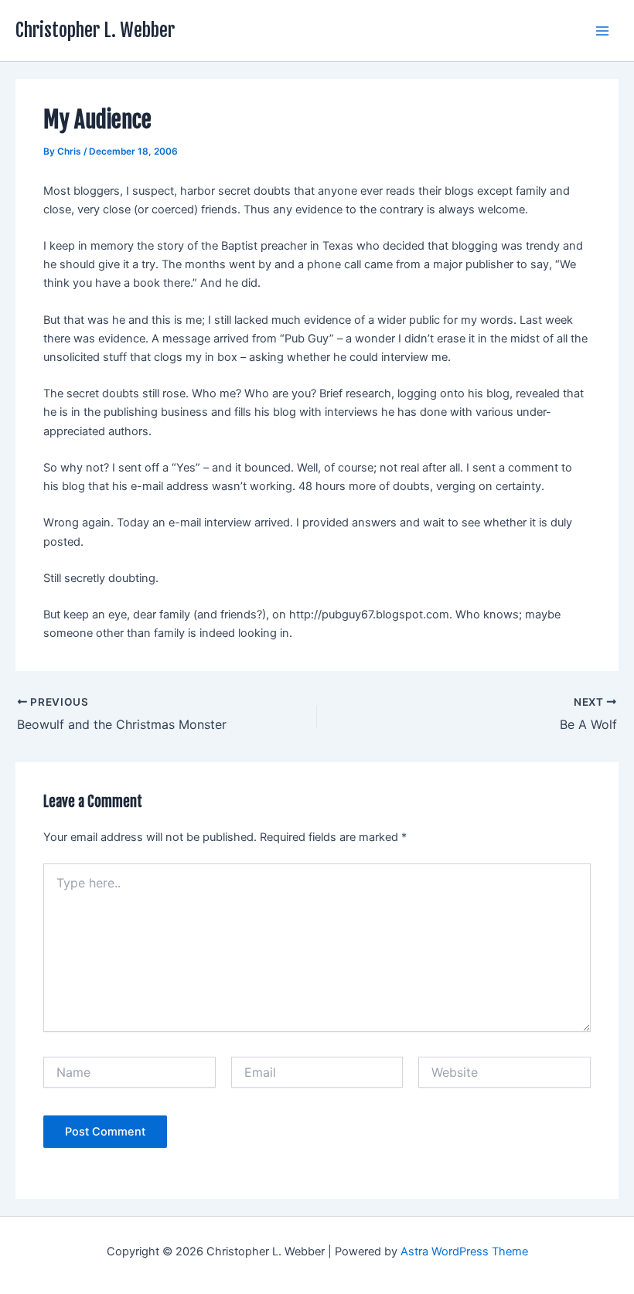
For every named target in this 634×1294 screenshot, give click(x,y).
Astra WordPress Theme (464, 1251)
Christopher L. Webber (95, 30)
